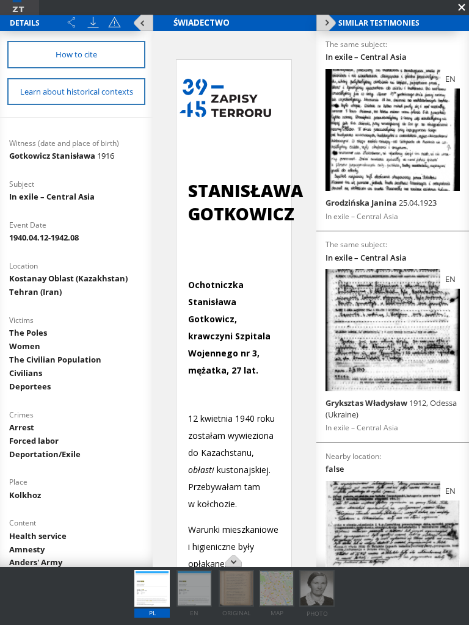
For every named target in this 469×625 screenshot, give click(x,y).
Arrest (21, 427)
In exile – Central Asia (52, 196)
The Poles (28, 332)
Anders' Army (35, 562)
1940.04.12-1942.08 (44, 237)
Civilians (25, 372)
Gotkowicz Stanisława (61, 155)
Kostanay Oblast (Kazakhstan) (68, 278)
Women (24, 346)
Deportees (30, 386)
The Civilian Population (55, 359)
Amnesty (27, 549)
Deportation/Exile (45, 454)
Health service (38, 535)
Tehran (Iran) (35, 291)
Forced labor (34, 440)
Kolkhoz (25, 495)
